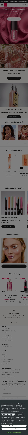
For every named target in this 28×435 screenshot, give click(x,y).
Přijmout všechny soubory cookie (14, 425)
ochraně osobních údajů (8, 414)
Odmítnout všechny (14, 428)
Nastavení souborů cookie (14, 432)
